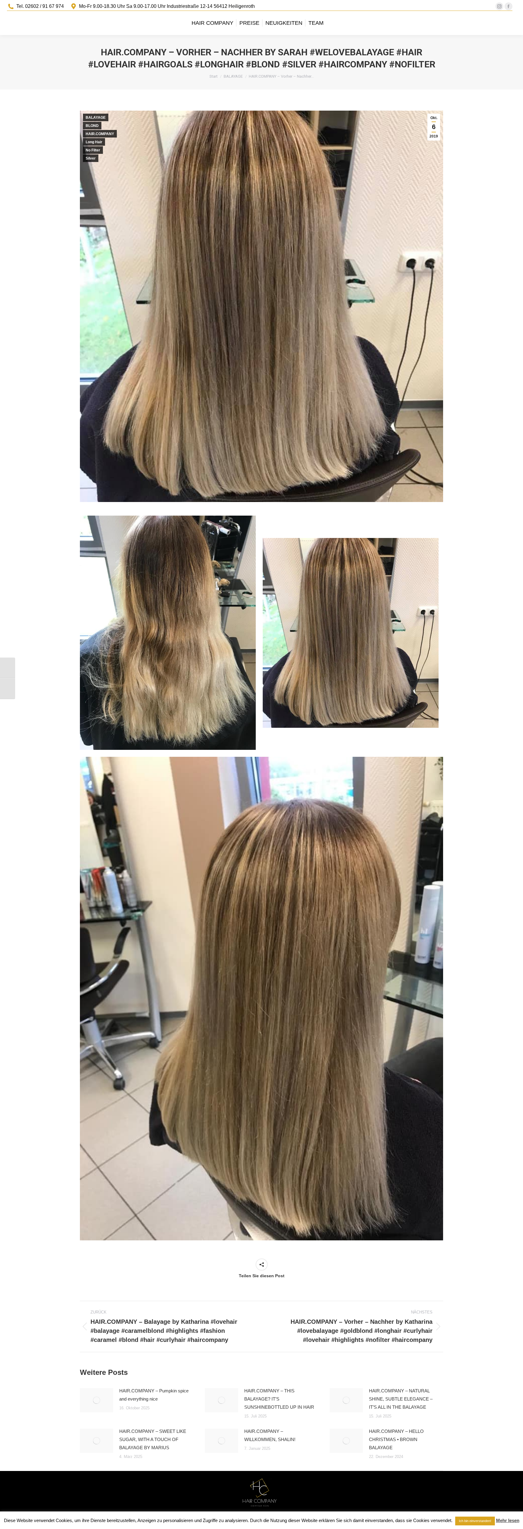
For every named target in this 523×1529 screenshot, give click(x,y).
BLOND (92, 126)
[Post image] (96, 1400)
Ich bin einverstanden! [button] (475, 1521)
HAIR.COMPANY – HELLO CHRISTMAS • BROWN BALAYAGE (396, 1439)
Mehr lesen (507, 1520)
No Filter (93, 150)
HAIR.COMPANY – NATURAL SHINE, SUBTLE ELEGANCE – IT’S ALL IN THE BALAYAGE (401, 1399)
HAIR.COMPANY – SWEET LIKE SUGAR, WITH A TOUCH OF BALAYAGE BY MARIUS (152, 1439)
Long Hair (94, 142)
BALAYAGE (96, 117)
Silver (91, 158)
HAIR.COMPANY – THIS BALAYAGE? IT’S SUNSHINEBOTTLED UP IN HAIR (279, 1399)
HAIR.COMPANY (100, 134)
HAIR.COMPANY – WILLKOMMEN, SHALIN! (269, 1435)
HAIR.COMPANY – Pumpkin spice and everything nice (154, 1394)
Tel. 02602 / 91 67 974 (40, 6)
